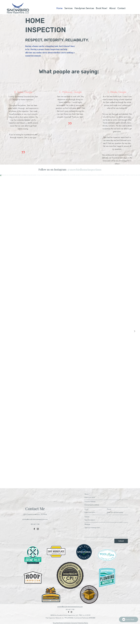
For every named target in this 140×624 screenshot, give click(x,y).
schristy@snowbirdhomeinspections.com (35, 519)
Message (87, 524)
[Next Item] (134, 331)
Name (86, 494)
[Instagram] (38, 529)
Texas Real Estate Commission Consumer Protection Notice (70, 623)
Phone (109, 509)
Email (86, 509)
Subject (87, 516)
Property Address (90, 501)
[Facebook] (34, 529)
